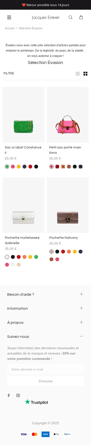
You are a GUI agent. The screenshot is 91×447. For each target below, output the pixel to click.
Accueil (10, 28)
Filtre (9, 73)
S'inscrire (46, 381)
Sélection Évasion (30, 28)
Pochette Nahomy (63, 237)
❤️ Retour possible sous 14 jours (45, 5)
